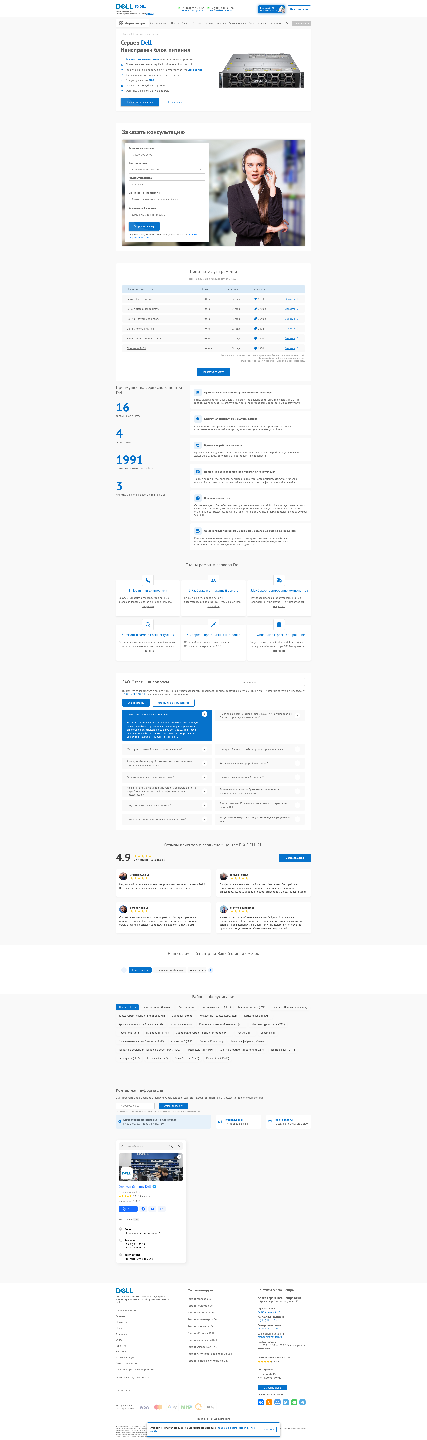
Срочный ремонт (159, 23)
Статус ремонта (301, 22)
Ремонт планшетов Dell (201, 1326)
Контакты (276, 23)
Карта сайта (123, 1390)
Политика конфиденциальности (213, 1418)
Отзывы (197, 23)
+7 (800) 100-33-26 (222, 8)
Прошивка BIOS (136, 348)
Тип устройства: (138, 163)
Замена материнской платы (143, 318)
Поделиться (261, 1402)
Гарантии (221, 23)
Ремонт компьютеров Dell (203, 1319)
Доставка (208, 23)
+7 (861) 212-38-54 (192, 8)
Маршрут (131, 1209)
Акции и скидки (237, 23)
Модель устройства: (141, 177)
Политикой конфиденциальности (185, 1111)
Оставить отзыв (295, 857)
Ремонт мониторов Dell (201, 1312)
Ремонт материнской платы (143, 308)
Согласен (269, 1429)
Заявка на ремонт (258, 23)
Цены (174, 23)
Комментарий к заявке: (143, 208)
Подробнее (148, 606)
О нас (185, 23)
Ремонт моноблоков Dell (202, 1340)
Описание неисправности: (144, 192)
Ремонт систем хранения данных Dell (210, 1353)
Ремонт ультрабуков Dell (202, 1346)
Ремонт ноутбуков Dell (201, 1305)
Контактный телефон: (142, 148)
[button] (124, 970)
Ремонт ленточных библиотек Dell (208, 1360)
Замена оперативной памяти (144, 338)
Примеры (121, 1322)
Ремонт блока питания (140, 299)
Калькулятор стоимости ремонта (135, 1369)
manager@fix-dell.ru (270, 1336)
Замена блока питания (140, 328)
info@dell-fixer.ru (268, 1328)
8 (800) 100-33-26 (268, 1320)
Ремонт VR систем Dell (201, 1333)
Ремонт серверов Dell (200, 1298)
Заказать (290, 299)
